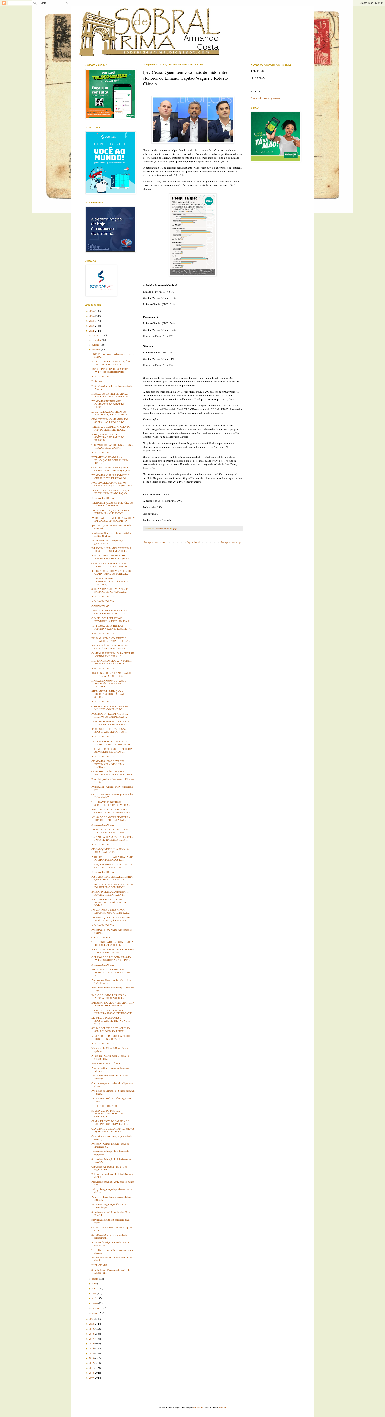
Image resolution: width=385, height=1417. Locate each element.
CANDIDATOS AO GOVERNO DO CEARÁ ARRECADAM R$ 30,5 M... (111, 469)
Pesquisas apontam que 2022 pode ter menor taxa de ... (112, 1183)
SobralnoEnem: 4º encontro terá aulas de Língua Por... (110, 1271)
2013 (91, 1358)
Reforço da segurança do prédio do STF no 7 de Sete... (112, 1191)
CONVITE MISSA (100, 937)
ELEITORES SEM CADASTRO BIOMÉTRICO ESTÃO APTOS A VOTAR (109, 902)
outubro (96, 344)
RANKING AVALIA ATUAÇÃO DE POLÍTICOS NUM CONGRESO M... (111, 743)
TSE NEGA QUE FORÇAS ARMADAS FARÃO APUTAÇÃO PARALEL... (111, 919)
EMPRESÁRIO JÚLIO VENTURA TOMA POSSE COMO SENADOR (112, 1004)
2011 (91, 1367)
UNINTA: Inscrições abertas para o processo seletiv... (112, 355)
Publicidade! (97, 381)
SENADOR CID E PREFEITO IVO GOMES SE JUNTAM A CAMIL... (110, 612)
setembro (96, 349)
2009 (91, 1377)
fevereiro (96, 1307)
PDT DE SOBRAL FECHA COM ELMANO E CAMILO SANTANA (110, 557)
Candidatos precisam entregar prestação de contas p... (111, 1137)
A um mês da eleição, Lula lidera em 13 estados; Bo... (110, 1244)
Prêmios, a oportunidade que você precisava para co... (112, 788)
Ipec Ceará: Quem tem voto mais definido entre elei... (111, 527)
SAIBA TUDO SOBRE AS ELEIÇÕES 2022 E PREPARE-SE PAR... (110, 363)
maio (94, 1293)
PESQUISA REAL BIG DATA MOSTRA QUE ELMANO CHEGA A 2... (112, 878)
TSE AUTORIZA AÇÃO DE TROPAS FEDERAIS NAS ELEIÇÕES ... (110, 512)
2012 (91, 1362)
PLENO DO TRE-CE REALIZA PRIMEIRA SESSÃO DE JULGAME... (112, 1012)
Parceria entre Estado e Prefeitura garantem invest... (111, 1100)
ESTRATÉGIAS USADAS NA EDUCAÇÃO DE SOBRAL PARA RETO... (110, 459)
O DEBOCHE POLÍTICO (104, 1105)
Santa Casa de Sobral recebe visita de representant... (109, 1236)
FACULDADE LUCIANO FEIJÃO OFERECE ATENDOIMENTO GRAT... (112, 484)
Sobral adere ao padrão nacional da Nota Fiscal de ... (110, 1213)
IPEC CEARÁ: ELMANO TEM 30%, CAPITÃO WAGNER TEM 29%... (109, 647)
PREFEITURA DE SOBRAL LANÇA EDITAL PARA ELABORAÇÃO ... (110, 492)
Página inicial (193, 542)
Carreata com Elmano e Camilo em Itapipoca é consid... (112, 1229)
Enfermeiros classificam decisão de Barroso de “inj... (112, 1175)
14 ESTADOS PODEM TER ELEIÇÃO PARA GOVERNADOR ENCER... (110, 723)
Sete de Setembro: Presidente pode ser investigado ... (109, 1077)
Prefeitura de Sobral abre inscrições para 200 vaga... (112, 989)
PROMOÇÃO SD (100, 605)
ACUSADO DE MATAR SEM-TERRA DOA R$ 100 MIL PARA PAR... (110, 818)
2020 (91, 1323)
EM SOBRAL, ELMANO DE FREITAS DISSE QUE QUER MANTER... (111, 549)
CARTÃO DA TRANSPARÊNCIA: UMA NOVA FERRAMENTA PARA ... (112, 838)
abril (94, 1298)
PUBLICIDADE (99, 1265)
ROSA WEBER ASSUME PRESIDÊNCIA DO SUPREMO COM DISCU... (112, 886)
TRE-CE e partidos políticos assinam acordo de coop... (112, 1251)
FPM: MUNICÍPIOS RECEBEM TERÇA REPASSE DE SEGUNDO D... (111, 750)
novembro (97, 339)
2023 (91, 325)
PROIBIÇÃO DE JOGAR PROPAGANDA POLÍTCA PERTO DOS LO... (112, 858)
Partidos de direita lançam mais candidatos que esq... (111, 1198)
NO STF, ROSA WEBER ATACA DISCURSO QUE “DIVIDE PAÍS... (110, 911)
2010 (91, 1372)
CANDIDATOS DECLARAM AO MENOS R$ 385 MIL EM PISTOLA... (113, 1130)
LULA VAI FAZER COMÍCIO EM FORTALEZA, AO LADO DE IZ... (110, 413)
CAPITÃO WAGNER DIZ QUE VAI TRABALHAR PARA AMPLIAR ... (110, 565)
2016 (91, 1343)
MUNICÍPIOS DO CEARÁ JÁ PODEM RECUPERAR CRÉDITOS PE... (111, 662)
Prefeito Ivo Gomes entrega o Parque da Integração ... (110, 1069)
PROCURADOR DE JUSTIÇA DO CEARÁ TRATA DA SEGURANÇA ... (112, 811)
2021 (91, 1318)
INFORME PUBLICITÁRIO (105, 1063)
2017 (91, 1338)
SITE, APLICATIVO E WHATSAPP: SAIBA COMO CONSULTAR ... (109, 590)
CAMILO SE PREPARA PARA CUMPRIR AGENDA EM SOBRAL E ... (113, 654)
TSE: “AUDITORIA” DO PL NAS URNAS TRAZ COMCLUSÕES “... (112, 446)
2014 (91, 1353)
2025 (91, 315)
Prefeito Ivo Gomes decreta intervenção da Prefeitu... (111, 387)
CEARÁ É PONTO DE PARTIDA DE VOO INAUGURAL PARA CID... (110, 1122)
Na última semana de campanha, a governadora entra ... (107, 542)
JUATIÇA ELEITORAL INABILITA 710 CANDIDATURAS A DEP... (111, 866)
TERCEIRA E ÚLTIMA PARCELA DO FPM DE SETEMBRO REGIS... (111, 428)
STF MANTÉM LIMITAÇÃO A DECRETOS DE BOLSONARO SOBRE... (108, 693)
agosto (95, 1278)
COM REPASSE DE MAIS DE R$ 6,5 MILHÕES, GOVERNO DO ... (110, 708)
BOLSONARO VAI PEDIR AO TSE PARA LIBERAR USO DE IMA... (113, 951)
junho (95, 1288)
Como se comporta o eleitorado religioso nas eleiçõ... (112, 1084)
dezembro (97, 334)
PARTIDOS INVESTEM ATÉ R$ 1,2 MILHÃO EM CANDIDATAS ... (109, 715)
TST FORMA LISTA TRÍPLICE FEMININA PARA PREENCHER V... (111, 627)
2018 (91, 1333)
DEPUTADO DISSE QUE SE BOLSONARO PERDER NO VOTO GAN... (111, 1020)
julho (94, 1283)
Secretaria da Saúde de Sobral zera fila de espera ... (110, 1221)
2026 (91, 310)
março (95, 1303)
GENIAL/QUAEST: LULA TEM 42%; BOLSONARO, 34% (110, 850)
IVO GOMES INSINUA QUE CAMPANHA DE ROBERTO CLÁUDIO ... (107, 403)
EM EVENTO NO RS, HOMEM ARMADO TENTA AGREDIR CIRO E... (111, 972)
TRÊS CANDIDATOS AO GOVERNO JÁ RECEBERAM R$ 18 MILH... (112, 943)
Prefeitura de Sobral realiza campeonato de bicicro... (111, 931)
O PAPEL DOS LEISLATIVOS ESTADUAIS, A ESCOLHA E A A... (111, 619)
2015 (91, 1348)
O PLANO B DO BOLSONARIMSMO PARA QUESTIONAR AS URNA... (111, 958)
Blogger (222, 1407)
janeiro (95, 1312)
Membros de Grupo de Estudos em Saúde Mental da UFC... (111, 534)
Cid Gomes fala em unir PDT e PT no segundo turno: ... (109, 1168)
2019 (91, 1328)
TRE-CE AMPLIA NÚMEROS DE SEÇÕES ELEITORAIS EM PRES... (110, 803)
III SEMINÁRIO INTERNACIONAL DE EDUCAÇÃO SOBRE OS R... (111, 674)
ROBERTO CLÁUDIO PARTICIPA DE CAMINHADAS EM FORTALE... (111, 572)
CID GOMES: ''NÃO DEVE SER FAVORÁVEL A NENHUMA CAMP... (112, 773)
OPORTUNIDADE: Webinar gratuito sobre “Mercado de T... (112, 796)
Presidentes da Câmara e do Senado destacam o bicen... (112, 1092)
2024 (91, 320)
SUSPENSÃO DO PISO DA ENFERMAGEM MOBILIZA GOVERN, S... (107, 1113)
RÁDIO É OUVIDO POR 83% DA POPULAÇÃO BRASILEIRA (108, 996)
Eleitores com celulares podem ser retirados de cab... (111, 1259)
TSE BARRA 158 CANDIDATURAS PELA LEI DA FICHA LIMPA (109, 831)
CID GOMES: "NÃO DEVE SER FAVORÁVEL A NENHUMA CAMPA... (107, 763)
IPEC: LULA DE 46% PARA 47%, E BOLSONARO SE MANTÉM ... (109, 730)
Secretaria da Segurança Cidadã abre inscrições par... (108, 1206)
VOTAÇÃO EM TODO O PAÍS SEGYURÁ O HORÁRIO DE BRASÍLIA (107, 437)
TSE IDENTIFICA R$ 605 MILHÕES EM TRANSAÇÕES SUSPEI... (112, 504)
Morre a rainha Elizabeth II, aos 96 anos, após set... (110, 1049)
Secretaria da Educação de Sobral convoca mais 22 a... (111, 1160)
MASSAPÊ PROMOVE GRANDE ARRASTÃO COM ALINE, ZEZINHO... (108, 683)
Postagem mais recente (154, 542)
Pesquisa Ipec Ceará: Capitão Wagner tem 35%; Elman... (111, 981)
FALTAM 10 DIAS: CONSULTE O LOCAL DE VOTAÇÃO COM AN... (110, 639)
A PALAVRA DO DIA (102, 376)
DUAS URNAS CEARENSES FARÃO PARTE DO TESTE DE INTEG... (110, 370)
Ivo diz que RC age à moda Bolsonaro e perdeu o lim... (110, 1057)
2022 (91, 330)
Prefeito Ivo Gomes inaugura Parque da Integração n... (110, 1145)
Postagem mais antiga (231, 542)
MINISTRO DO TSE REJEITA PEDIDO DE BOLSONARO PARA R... (111, 1037)
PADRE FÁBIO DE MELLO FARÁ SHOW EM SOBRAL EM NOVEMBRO (113, 519)
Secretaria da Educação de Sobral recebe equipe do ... (110, 1153)
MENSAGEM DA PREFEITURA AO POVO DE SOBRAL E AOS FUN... (110, 395)
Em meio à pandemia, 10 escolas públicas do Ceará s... (112, 780)
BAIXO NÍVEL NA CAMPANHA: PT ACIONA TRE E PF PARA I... (110, 893)
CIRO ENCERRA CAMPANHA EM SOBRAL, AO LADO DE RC (109, 420)
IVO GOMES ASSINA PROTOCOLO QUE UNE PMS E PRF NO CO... (110, 476)
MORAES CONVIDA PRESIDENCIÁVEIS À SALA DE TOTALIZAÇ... (110, 581)
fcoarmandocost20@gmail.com (265, 98)
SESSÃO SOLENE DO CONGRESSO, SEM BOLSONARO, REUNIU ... (110, 1029)
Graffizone (198, 1407)
